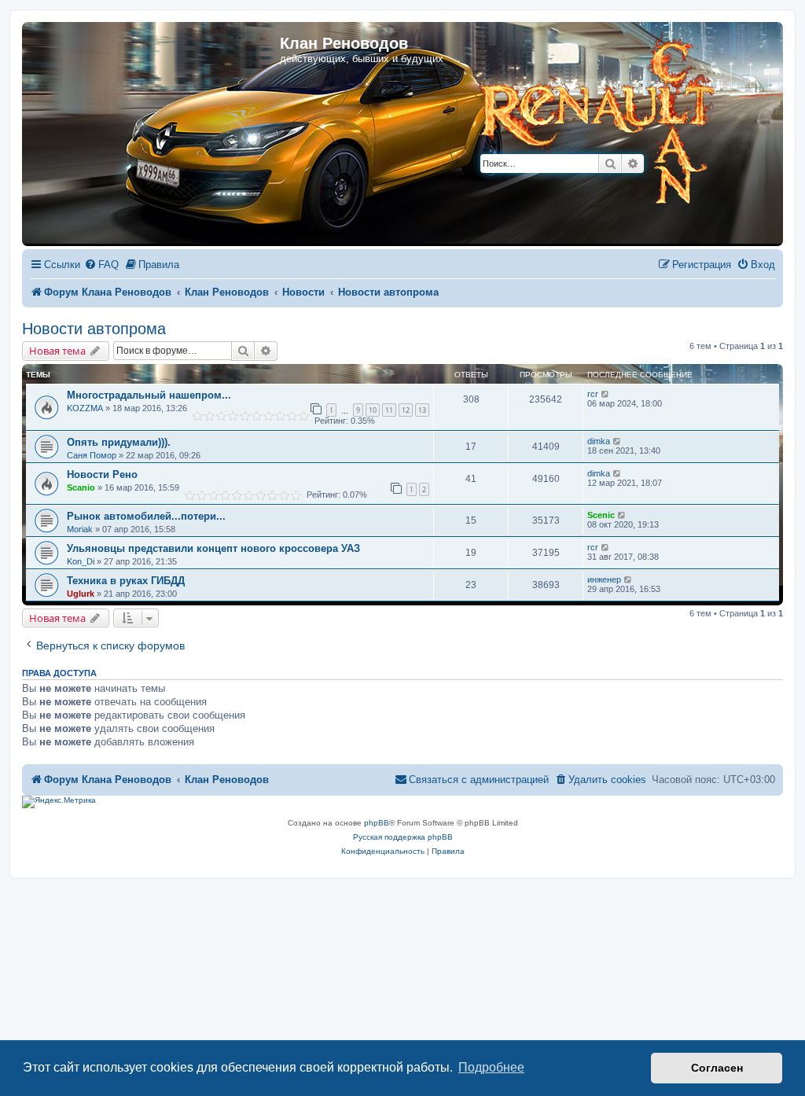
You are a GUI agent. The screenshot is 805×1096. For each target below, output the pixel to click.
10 (373, 410)
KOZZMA (85, 408)
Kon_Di (80, 561)
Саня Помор (91, 455)
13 (422, 410)
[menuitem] (101, 265)
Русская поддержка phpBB (403, 837)
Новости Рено (102, 474)
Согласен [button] (717, 1067)
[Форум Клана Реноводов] (561, 125)
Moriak (80, 529)
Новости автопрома (94, 328)
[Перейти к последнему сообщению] (606, 394)
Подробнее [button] (491, 1067)
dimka (598, 441)
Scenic (601, 515)
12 (406, 410)
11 (389, 410)
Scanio (81, 487)
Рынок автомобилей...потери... (146, 516)
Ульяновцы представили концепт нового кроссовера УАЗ (213, 548)
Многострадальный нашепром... (149, 395)
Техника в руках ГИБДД (126, 581)
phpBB (376, 822)
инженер (604, 579)
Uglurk (80, 593)
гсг (592, 394)
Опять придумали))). (119, 442)
